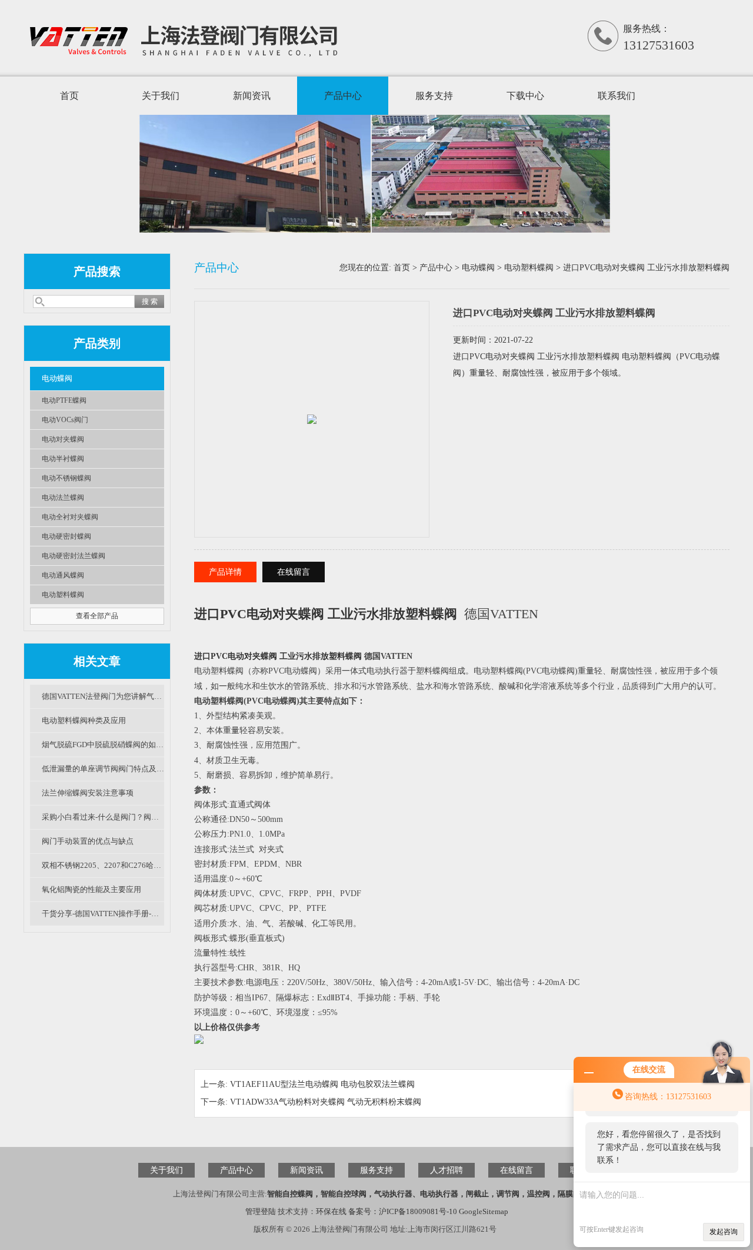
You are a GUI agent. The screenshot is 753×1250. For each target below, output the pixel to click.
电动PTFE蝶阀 (64, 400)
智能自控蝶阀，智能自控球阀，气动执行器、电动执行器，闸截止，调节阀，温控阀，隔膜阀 (424, 1193)
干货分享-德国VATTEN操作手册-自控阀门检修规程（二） (103, 913)
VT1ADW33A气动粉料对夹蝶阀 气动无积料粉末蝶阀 (325, 1102)
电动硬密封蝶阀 (66, 536)
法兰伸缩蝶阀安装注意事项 (88, 792)
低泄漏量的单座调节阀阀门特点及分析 (103, 768)
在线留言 (293, 572)
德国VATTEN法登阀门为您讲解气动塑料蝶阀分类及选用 (103, 696)
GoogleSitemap (483, 1211)
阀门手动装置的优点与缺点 (88, 841)
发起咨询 (723, 1232)
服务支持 (434, 96)
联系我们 (616, 96)
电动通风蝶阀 (63, 575)
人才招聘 (446, 1170)
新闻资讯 (252, 96)
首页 (69, 96)
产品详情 (225, 572)
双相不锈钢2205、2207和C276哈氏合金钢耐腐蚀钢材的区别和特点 (103, 865)
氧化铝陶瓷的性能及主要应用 (91, 889)
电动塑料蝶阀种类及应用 (84, 720)
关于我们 (160, 96)
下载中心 (525, 96)
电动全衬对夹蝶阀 (70, 517)
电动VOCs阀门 (65, 420)
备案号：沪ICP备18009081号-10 (402, 1211)
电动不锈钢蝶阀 (66, 478)
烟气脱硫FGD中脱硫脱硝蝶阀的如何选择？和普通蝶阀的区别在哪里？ (103, 744)
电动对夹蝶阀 (63, 439)
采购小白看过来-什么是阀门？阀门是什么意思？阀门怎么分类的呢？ (103, 817)
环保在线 (331, 1211)
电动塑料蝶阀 (63, 595)
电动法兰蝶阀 (63, 497)
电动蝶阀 (57, 378)
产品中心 (343, 96)
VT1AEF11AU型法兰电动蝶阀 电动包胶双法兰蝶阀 (322, 1084)
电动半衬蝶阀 (63, 459)
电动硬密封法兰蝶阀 (73, 556)
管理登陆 (260, 1211)
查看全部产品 (97, 616)
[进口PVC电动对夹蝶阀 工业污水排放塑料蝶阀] (311, 406)
